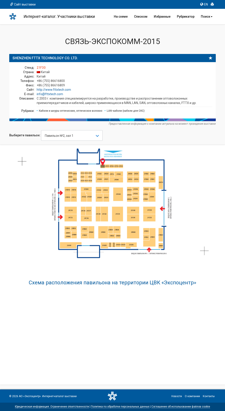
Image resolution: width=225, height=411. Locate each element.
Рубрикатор (185, 16)
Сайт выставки (25, 4)
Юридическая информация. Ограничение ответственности (52, 406)
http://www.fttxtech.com (54, 89)
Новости (176, 396)
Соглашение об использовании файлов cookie (180, 406)
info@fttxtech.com (50, 94)
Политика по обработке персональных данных (120, 406)
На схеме (121, 16)
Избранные (162, 16)
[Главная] (14, 16)
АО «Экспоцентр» (30, 396)
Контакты (209, 396)
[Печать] (212, 4)
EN (206, 4)
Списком (140, 16)
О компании (192, 396)
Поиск (205, 16)
